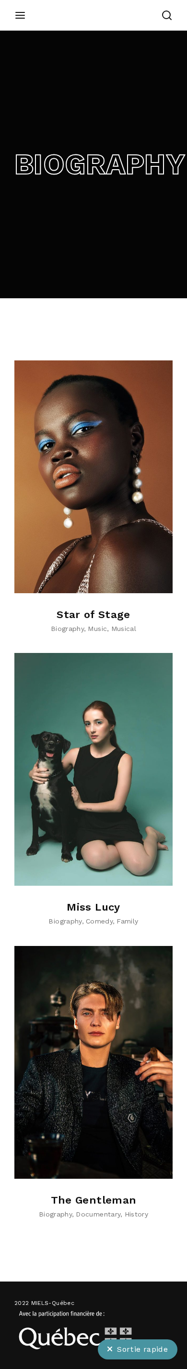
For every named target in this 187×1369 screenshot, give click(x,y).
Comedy (99, 921)
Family (127, 921)
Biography (67, 628)
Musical (123, 628)
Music (97, 628)
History (136, 1214)
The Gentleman (94, 1200)
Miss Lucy (93, 907)
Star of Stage (93, 614)
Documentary (98, 1214)
